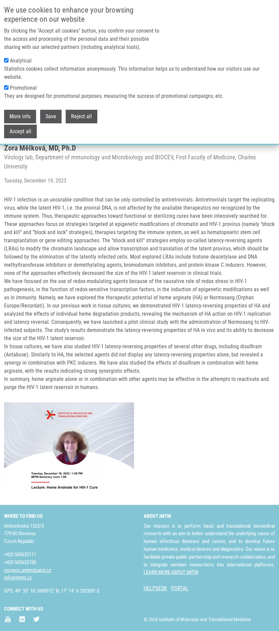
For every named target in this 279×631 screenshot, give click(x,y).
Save (51, 116)
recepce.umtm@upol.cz (27, 570)
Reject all (81, 116)
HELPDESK (155, 588)
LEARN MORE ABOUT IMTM (171, 572)
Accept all (20, 131)
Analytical (21, 60)
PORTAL (179, 588)
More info (20, 116)
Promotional (23, 88)
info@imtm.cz (18, 578)
